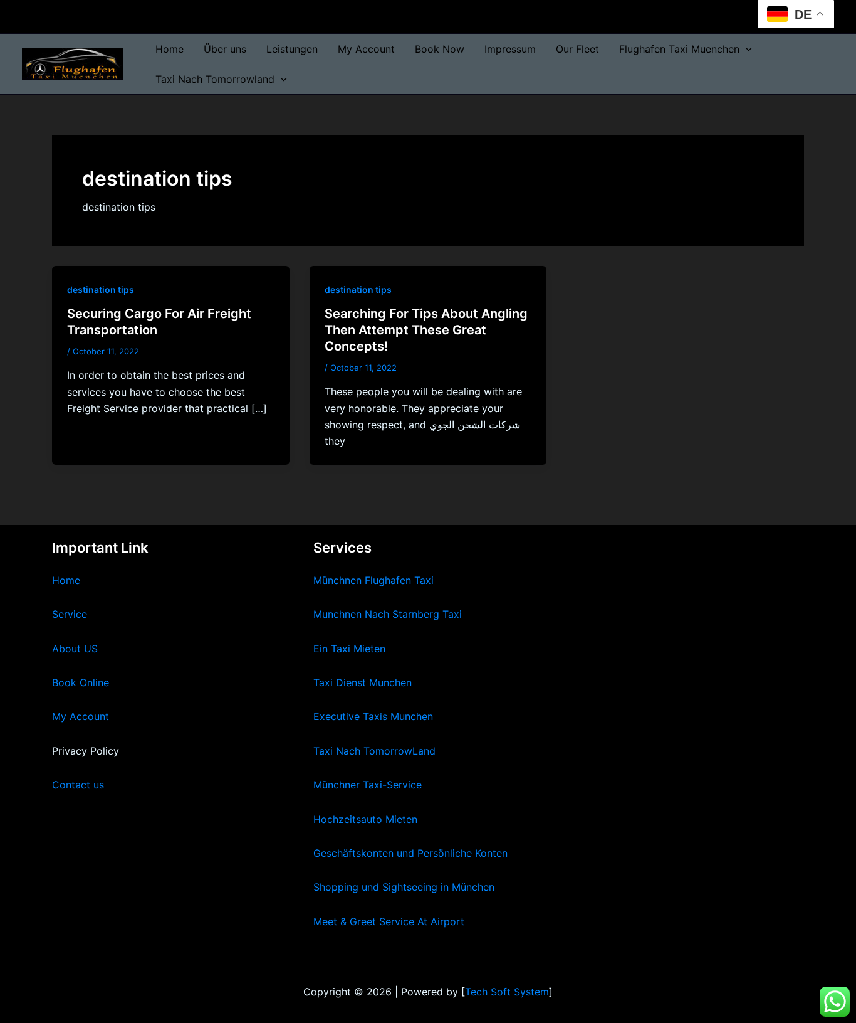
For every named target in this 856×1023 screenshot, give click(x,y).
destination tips (100, 289)
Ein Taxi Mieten (349, 648)
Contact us (78, 784)
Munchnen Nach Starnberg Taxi (387, 614)
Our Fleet (577, 49)
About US (75, 648)
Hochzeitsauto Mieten (365, 819)
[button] (745, 49)
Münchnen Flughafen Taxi (373, 580)
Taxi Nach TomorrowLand (374, 751)
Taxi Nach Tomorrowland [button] (214, 79)
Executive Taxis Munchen (373, 716)
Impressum (510, 49)
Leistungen (292, 49)
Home (169, 49)
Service (69, 614)
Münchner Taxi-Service (367, 784)
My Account (366, 49)
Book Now (439, 49)
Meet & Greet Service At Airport (388, 921)
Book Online (80, 682)
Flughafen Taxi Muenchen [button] (679, 49)
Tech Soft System (507, 991)
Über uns (225, 49)
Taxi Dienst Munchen (362, 682)
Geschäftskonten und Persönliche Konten (410, 853)
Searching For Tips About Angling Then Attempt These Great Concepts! (426, 330)
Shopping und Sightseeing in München (403, 887)
